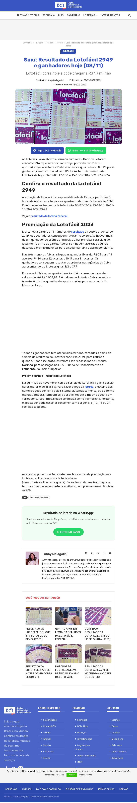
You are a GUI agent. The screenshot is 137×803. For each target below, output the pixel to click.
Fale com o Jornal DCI (48, 789)
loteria (89, 386)
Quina (115, 726)
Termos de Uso (106, 789)
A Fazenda (48, 751)
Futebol (47, 738)
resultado (77, 231)
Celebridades (50, 719)
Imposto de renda (86, 755)
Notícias (47, 745)
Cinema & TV (49, 726)
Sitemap (123, 789)
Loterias (89, 15)
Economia (48, 15)
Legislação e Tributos (82, 747)
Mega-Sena (117, 738)
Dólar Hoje (82, 726)
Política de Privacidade (79, 789)
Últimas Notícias (28, 15)
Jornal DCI (27, 42)
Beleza (46, 757)
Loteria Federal (119, 751)
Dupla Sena (117, 757)
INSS (60, 15)
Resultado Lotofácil (39, 497)
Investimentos (110, 15)
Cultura (46, 732)
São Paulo (73, 15)
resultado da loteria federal (49, 216)
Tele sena (117, 745)
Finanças (39, 42)
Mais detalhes (85, 775)
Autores (27, 789)
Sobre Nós (11, 789)
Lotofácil (59, 42)
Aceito (72, 774)
